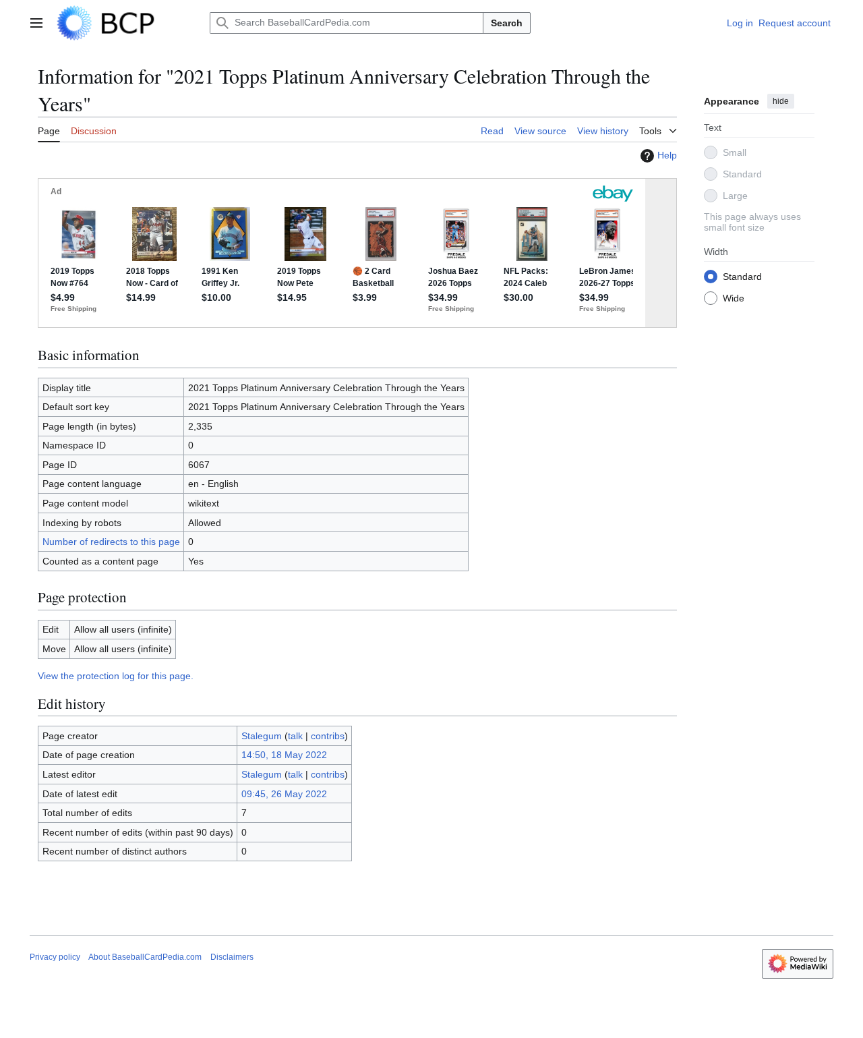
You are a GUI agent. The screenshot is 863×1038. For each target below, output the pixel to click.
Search (507, 23)
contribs (328, 735)
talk (295, 735)
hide (781, 101)
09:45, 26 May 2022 (284, 793)
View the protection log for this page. (116, 675)
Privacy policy (55, 957)
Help (667, 155)
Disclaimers (232, 957)
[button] (36, 23)
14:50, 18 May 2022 (284, 754)
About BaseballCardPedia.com (145, 957)
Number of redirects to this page (111, 541)
